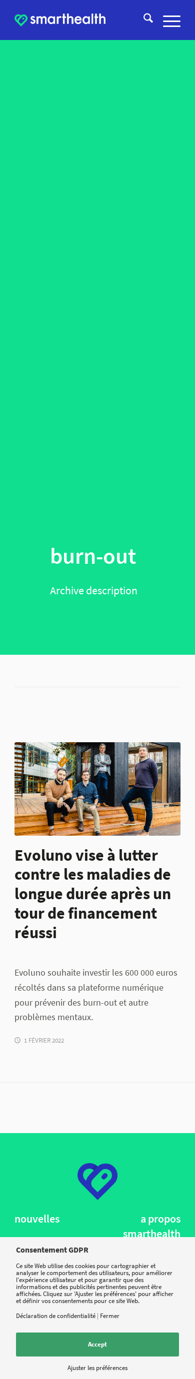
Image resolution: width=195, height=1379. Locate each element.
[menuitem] (143, 20)
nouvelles (37, 1219)
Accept (97, 1344)
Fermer (110, 1316)
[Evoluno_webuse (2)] (97, 788)
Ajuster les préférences (98, 1368)
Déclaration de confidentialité (56, 1316)
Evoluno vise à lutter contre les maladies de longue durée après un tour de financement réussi (92, 894)
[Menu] (166, 20)
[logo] (60, 20)
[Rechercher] (143, 20)
